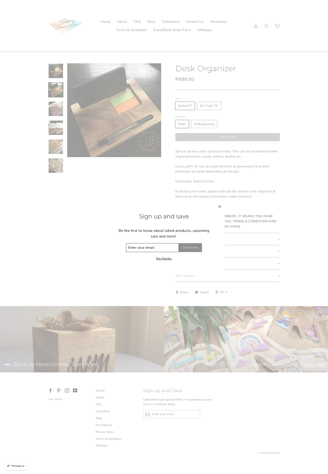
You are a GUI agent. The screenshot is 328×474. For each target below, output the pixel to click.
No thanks (164, 258)
